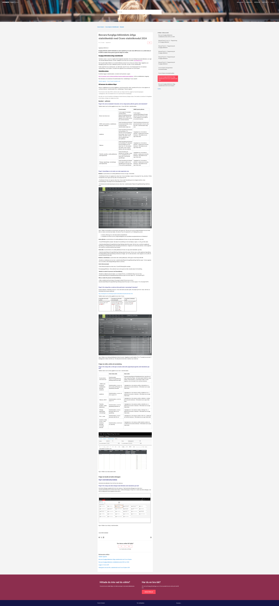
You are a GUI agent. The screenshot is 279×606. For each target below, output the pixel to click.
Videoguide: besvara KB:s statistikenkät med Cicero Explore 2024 (114, 567)
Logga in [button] (273, 2)
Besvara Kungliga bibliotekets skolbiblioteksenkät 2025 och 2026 (114, 562)
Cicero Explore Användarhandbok (166, 73)
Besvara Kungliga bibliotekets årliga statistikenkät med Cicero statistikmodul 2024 (167, 78)
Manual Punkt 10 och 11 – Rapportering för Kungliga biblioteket (167, 41)
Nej (129, 546)
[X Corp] (101, 537)
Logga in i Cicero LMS (104, 564)
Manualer (240, 2)
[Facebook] (99, 537)
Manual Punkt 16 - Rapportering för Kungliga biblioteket (166, 57)
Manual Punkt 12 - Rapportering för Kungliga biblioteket (166, 46)
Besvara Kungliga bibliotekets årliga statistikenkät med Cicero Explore (115, 559)
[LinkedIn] (103, 537)
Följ (149, 42)
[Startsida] (10, 2)
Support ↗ (265, 2)
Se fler (159, 88)
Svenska (178, 603)
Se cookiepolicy (140, 603)
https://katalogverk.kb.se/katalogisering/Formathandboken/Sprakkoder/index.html (116, 293)
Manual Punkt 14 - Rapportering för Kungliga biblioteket (166, 52)
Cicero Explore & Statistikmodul (112, 27)
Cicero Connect (100, 27)
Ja (121, 546)
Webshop (257, 2)
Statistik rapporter (103, 556)
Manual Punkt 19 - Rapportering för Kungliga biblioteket (166, 63)
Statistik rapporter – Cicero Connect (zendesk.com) (109, 81)
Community (248, 2)
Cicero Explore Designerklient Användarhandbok (165, 68)
